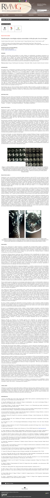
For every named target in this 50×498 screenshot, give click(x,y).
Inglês (28, 1)
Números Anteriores (18, 15)
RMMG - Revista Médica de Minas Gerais (11, 8)
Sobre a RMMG (5, 15)
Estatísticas (18, 29)
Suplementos (31, 15)
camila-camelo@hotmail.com (10, 49)
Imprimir (4, 29)
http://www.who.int (42, 428)
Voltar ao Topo (10, 483)
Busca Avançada (40, 11)
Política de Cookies (4, 493)
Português (22, 1)
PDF (11, 29)
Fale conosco (25, 488)
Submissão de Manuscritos (43, 15)
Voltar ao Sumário (5, 24)
